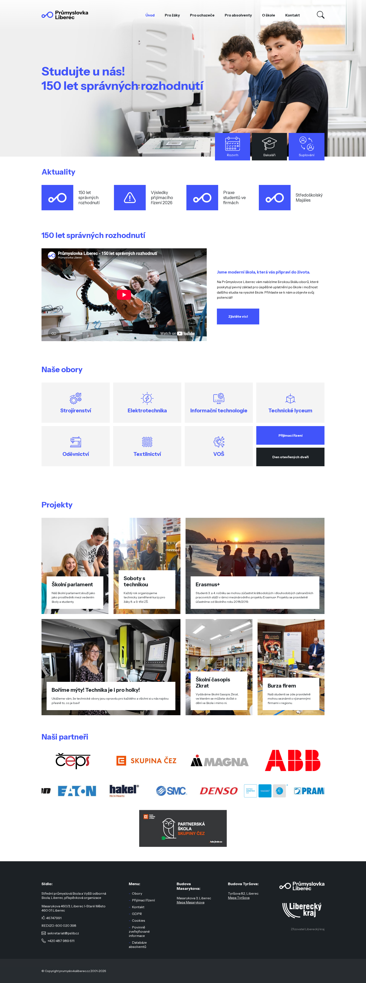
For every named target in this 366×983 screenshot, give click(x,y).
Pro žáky (172, 15)
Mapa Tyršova (239, 898)
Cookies (138, 920)
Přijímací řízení (290, 435)
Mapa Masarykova (190, 902)
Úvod (150, 15)
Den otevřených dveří (290, 457)
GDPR (137, 914)
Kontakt (292, 15)
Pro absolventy (238, 15)
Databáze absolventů (138, 944)
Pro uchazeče (202, 15)
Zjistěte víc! (238, 316)
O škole (268, 15)
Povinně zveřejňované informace (139, 931)
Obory (137, 893)
